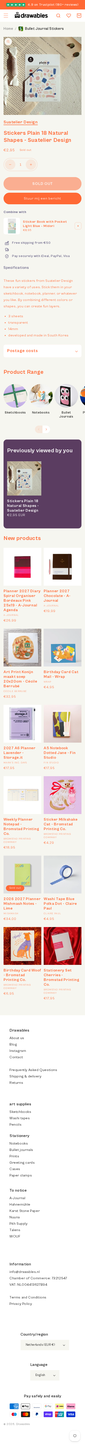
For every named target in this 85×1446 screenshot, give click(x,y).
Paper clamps (20, 1175)
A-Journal (17, 1198)
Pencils (15, 1125)
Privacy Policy (20, 1304)
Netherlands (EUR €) (40, 1345)
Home (8, 29)
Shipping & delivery (25, 1076)
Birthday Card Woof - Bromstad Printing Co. (22, 975)
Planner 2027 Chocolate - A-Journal (57, 596)
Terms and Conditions (28, 1297)
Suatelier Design (21, 122)
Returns (16, 1083)
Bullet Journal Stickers (44, 29)
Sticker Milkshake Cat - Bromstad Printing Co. (60, 824)
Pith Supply (18, 1224)
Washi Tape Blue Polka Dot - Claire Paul (60, 903)
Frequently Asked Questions (33, 1070)
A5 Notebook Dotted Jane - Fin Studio (60, 753)
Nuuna (14, 1217)
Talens (15, 1230)
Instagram (17, 1051)
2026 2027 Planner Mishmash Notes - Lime (22, 903)
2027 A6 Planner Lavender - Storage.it (20, 753)
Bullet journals (21, 1150)
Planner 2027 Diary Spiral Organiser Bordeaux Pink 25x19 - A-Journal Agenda (22, 600)
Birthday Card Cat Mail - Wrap (61, 674)
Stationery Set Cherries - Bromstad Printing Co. (61, 977)
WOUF (14, 1236)
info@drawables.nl (24, 1272)
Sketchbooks (15, 412)
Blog (13, 1044)
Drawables (23, 1424)
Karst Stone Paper (24, 1211)
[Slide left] (38, 429)
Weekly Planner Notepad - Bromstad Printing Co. (21, 826)
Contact (16, 1057)
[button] (6, 15)
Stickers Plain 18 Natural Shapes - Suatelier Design (23, 506)
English (40, 1375)
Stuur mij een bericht (42, 198)
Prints (14, 1156)
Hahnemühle (19, 1204)
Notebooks (41, 412)
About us (16, 1038)
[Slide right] (46, 429)
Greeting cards (22, 1163)
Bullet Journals (66, 415)
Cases (14, 1169)
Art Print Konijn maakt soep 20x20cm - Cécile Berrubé (20, 679)
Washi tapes (19, 1118)
